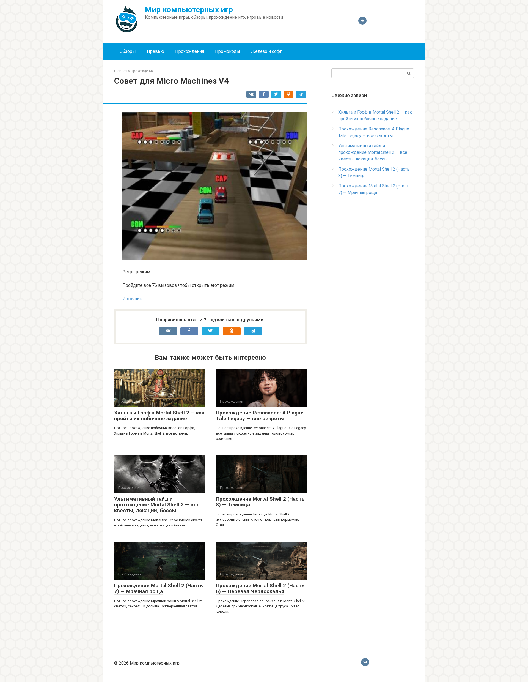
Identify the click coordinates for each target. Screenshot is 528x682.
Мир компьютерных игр (189, 9)
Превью (155, 51)
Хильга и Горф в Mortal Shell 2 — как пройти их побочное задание (159, 416)
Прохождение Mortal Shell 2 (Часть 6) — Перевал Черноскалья (260, 588)
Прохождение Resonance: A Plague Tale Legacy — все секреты (260, 416)
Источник (132, 298)
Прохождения (189, 51)
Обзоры (128, 51)
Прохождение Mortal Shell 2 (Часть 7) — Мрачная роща (158, 588)
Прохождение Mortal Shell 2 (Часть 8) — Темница (260, 502)
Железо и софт (266, 51)
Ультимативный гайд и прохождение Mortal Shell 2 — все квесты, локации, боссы (157, 505)
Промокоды (227, 51)
